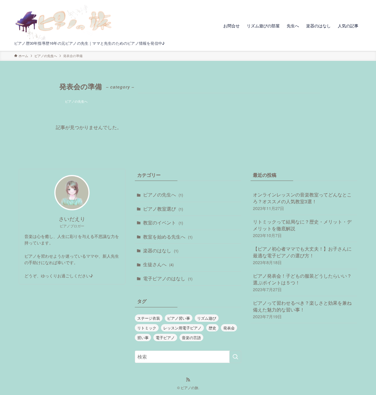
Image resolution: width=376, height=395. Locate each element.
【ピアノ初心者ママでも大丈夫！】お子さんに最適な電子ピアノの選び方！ (302, 255)
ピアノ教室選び (163, 208)
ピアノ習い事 (178, 318)
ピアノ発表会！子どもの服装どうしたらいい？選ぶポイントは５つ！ (302, 282)
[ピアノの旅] (65, 22)
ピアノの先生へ (76, 101)
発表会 (229, 328)
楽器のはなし (160, 250)
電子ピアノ (165, 337)
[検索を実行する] (235, 357)
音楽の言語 (191, 337)
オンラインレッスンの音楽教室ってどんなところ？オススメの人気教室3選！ (302, 201)
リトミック (146, 328)
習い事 (143, 337)
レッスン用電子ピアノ (182, 328)
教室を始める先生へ (167, 236)
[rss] (188, 379)
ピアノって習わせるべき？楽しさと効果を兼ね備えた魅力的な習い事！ (302, 309)
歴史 (212, 328)
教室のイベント (163, 222)
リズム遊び (206, 318)
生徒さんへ (158, 264)
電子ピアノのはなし (167, 278)
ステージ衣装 (148, 318)
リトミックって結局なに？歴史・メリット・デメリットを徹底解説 (302, 228)
